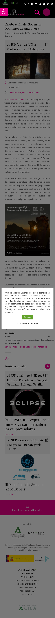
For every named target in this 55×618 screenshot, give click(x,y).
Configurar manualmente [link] (27, 323)
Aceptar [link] (27, 317)
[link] (4, 12)
